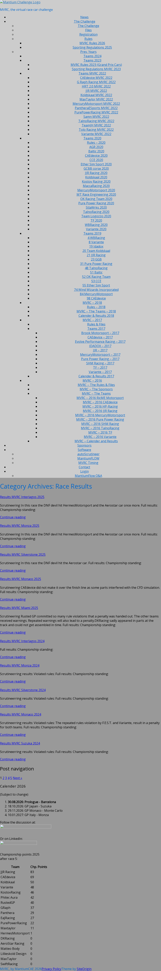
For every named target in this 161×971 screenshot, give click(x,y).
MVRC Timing (88, 463)
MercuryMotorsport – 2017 (100, 354)
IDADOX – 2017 (100, 346)
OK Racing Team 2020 (96, 199)
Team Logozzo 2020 (96, 216)
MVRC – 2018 (92, 302)
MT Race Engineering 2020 (96, 194)
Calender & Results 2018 (96, 315)
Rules (88, 39)
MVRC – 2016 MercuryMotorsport (100, 415)
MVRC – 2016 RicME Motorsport (100, 398)
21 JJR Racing (96, 255)
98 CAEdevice (96, 298)
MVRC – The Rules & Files (96, 385)
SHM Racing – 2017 (100, 363)
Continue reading (13, 517)
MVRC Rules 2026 (92, 43)
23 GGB (96, 259)
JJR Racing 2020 (96, 173)
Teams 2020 (92, 138)
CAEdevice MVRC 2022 (96, 78)
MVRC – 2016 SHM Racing (100, 424)
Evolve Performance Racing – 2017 (100, 341)
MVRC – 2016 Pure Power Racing (100, 419)
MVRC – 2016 (92, 380)
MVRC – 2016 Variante (100, 437)
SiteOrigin (84, 969)
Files (88, 30)
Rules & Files (96, 324)
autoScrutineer (88, 454)
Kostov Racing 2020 (96, 181)
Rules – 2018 (96, 307)
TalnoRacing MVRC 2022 (96, 121)
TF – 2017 (100, 367)
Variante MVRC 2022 (96, 134)
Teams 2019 (92, 233)
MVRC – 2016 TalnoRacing (100, 428)
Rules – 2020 (96, 142)
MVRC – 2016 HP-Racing (100, 406)
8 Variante (96, 242)
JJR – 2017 (100, 350)
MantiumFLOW (88, 458)
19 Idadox (96, 246)
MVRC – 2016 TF (100, 432)
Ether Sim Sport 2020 (96, 164)
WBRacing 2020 (96, 225)
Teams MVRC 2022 (92, 73)
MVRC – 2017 (92, 320)
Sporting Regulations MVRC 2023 (96, 69)
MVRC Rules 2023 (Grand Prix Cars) (96, 65)
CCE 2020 (96, 160)
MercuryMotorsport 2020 (96, 190)
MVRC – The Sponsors (96, 389)
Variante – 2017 (100, 372)
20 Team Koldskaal (96, 251)
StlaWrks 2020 (96, 207)
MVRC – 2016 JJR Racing (100, 411)
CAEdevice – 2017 (100, 337)
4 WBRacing (96, 238)
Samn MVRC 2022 (96, 116)
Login (84, 471)
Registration (88, 34)
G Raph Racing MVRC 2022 (96, 82)
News (84, 17)
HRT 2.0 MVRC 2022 (96, 86)
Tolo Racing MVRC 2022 (96, 129)
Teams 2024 (92, 56)
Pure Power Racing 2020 (96, 203)
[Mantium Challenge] (20, 2)
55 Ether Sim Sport (96, 285)
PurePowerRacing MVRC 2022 (96, 112)
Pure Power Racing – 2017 (100, 359)
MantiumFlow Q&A (88, 476)
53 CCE (96, 281)
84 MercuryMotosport (96, 294)
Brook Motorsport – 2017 (100, 333)
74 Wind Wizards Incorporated (96, 289)
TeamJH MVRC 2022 (96, 125)
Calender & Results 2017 (96, 376)
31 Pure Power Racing (96, 264)
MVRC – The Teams (96, 393)
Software (84, 450)
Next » (17, 778)
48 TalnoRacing (96, 268)
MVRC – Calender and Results (96, 441)
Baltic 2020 (96, 151)
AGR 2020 (96, 147)
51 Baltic (96, 272)
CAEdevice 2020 (96, 155)
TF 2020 (96, 220)
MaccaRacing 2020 (96, 186)
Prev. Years (88, 52)
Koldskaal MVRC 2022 (96, 95)
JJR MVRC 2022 (96, 90)
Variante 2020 (96, 229)
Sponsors (84, 445)
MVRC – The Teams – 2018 (96, 311)
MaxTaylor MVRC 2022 (96, 99)
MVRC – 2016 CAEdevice (100, 402)
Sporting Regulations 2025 (92, 47)
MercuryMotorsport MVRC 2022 (96, 103)
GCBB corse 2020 (96, 168)
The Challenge (84, 21)
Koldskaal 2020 (96, 177)
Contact (84, 467)
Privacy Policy (51, 969)
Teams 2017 (96, 328)
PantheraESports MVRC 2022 (96, 108)
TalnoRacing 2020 (96, 212)
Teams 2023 (92, 60)
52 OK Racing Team (96, 277)
